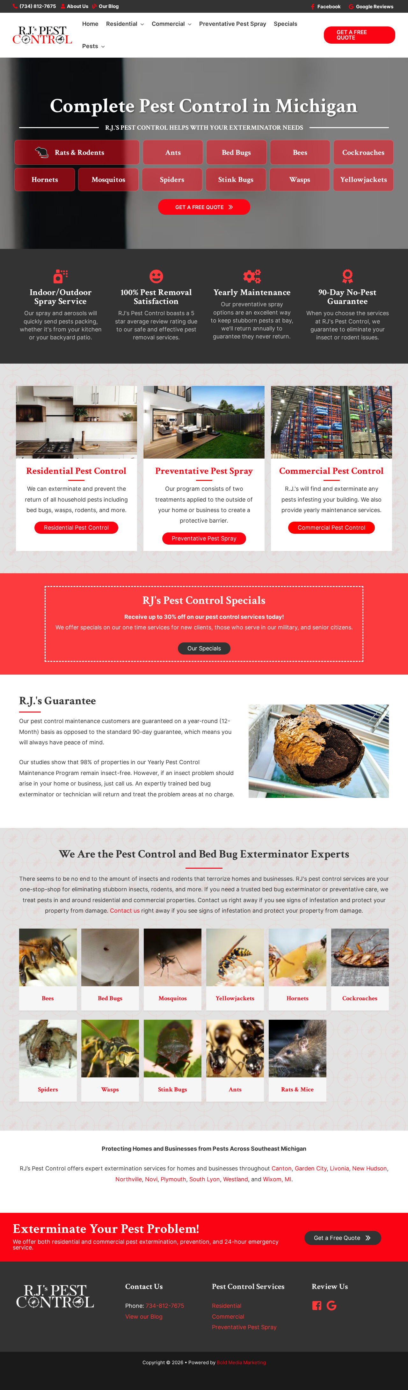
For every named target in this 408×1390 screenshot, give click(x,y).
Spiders (48, 1089)
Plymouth (173, 1179)
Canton (282, 1168)
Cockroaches (359, 998)
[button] (140, 24)
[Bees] (48, 957)
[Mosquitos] (172, 957)
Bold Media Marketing (241, 1362)
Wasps (110, 1089)
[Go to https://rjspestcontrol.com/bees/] (300, 152)
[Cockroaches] (360, 957)
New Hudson (369, 1168)
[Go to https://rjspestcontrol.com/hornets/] (44, 180)
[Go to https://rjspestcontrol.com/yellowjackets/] (363, 180)
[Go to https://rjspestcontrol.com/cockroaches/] (363, 152)
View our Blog (144, 1316)
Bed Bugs (110, 998)
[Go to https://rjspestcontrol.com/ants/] (172, 152)
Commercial (228, 1316)
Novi (151, 1179)
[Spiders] (48, 1048)
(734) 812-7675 (37, 6)
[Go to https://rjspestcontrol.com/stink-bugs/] (235, 180)
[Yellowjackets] (235, 957)
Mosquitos (172, 998)
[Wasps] (110, 1048)
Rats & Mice (297, 1089)
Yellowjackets (234, 998)
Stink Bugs (172, 1089)
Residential (226, 1305)
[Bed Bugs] (110, 957)
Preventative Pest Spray (244, 1327)
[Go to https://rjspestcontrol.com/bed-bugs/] (236, 152)
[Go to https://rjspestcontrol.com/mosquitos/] (108, 180)
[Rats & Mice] (297, 1048)
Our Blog (109, 6)
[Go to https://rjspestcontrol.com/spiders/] (172, 180)
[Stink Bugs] (172, 1048)
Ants (235, 1089)
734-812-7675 (165, 1305)
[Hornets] (297, 957)
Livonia (339, 1168)
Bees (48, 998)
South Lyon (204, 1179)
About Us (77, 6)
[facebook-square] (318, 1305)
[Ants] (235, 1048)
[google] (333, 1305)
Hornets (298, 998)
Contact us (125, 910)
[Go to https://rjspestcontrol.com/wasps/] (299, 180)
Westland (235, 1179)
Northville (128, 1179)
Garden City (311, 1168)
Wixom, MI (277, 1179)
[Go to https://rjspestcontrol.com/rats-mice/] (84, 152)
